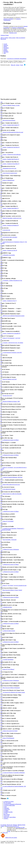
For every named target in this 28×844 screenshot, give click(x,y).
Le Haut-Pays (6, 809)
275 (1, 761)
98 (1, 553)
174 (1, 748)
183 (1, 474)
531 (1, 490)
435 (1, 709)
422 (1, 774)
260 (1, 663)
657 (1, 226)
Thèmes (5, 46)
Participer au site (13, 32)
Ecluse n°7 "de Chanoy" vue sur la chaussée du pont (14, 585)
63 (1, 427)
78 (1, 666)
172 (1, 757)
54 (1, 565)
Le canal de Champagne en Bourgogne (12, 804)
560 (1, 284)
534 (1, 485)
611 (1, 144)
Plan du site (3, 39)
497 (1, 261)
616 (1, 222)
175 (1, 744)
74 (1, 244)
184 (1, 392)
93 (1, 356)
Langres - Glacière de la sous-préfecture (12, 154)
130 (1, 582)
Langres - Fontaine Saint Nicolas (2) (11, 159)
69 (1, 324)
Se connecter (3, 824)
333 (1, 111)
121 (1, 106)
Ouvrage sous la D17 (7, 395)
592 (1, 656)
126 (1, 334)
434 (1, 701)
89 (1, 194)
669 (1, 742)
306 (1, 711)
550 (1, 256)
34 (1, 339)
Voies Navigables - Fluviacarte (9, 539)
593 (1, 603)
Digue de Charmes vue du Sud (10, 379)
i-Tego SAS (5, 832)
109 (1, 660)
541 (1, 199)
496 (1, 274)
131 (1, 734)
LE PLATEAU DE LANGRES (10, 237)
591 (1, 689)
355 (1, 133)
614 (1, 297)
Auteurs (5, 49)
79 (1, 670)
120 (1, 238)
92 (1, 202)
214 (1, 696)
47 (1, 423)
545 (1, 117)
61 (1, 601)
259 (1, 478)
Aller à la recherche (20, 37)
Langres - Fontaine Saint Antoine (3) (11, 125)
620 (1, 289)
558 (1, 309)
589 (1, 769)
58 (1, 632)
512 (1, 653)
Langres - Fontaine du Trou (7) (10, 300)
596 (1, 561)
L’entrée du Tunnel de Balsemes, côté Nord (12, 477)
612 (1, 160)
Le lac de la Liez (6, 230)
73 (1, 302)
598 (1, 638)
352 (1, 292)
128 (1, 464)
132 (1, 441)
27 (1, 418)
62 (1, 558)
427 (1, 717)
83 (1, 531)
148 (1, 402)
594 (1, 612)
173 (1, 752)
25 (1, 408)
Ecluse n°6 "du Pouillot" (8, 521)
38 (1, 259)
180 (1, 353)
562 (1, 727)
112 (1, 515)
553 (1, 675)
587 (1, 777)
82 (1, 126)
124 (1, 177)
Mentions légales (21, 824)
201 (1, 502)
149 (1, 500)
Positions (5, 50)
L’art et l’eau (6, 815)
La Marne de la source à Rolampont (11, 549)
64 (1, 451)
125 (1, 174)
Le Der (5, 806)
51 (1, 410)
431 (1, 739)
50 (1, 359)
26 (1, 396)
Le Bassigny (6, 808)
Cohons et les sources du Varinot (10, 730)
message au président (8, 18)
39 (1, 209)
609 (1, 155)
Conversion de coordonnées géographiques (16, 58)
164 (1, 624)
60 (1, 620)
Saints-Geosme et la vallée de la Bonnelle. (12, 493)
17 (1, 647)
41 (1, 434)
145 (1, 536)
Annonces (3, 35)
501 (1, 269)
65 (1, 505)
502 (1, 287)
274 (1, 780)
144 (1, 376)
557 (1, 307)
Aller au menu (12, 37)
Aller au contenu (4, 37)
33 (1, 461)
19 (1, 370)
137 (1, 151)
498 (1, 264)
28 (1, 415)
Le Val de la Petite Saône (9, 805)
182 (1, 783)
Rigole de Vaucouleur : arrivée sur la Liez (12, 218)
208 (1, 449)
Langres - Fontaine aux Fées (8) (10, 250)
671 (1, 181)
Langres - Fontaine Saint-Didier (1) (11, 208)
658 (1, 165)
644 (1, 148)
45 (1, 383)
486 (1, 312)
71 (1, 186)
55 (1, 575)
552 (1, 546)
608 (1, 205)
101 (1, 294)
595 (1, 436)
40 (1, 368)
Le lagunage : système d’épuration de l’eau (12, 280)
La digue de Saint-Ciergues (9, 630)
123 (1, 470)
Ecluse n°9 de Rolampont (8, 738)
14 (1, 617)
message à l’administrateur (18, 27)
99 (1, 543)
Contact (2, 826)
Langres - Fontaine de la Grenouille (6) (11, 333)
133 (1, 586)
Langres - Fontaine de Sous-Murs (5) (11, 163)
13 (1, 573)
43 (1, 388)
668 (1, 169)
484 (1, 344)
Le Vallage (5, 810)
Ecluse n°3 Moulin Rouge (8, 180)
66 (1, 184)
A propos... (5, 818)
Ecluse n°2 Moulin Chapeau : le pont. (11, 105)
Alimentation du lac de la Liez (9, 168)
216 (1, 212)
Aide (4, 53)
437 (1, 755)
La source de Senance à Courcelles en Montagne (14, 772)
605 (1, 266)
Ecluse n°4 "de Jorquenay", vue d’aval (11, 338)
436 (1, 732)
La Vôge (5, 813)
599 (1, 568)
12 (1, 615)
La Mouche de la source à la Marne (11, 440)
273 (1, 789)
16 (1, 636)
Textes (21, 65)
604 (1, 361)
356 (1, 189)
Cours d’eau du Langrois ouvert (10, 173)
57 (1, 598)
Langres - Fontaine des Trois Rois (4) (11, 147)
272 (1, 704)
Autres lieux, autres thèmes (9, 817)
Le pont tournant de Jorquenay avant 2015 (12, 352)
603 (1, 304)
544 (1, 129)
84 (1, 533)
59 (1, 651)
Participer (15, 824)
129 (1, 518)
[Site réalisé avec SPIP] (8, 831)
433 (1, 791)
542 (1, 319)
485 (1, 346)
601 (1, 627)
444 (1, 109)
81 (1, 673)
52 (1, 446)
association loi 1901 (20, 827)
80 (1, 681)
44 (1, 373)
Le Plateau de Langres (8, 801)
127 (1, 349)
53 (1, 430)
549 (1, 251)
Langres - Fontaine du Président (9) (11, 225)
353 (1, 136)
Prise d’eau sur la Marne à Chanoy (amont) (12, 590)
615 (1, 247)
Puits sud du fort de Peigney (9, 120)
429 (1, 719)
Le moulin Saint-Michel (8, 659)
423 (1, 693)
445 (1, 138)
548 (1, 234)
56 (1, 643)
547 (1, 192)
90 (1, 197)
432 (1, 794)
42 (1, 443)
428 (1, 722)
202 (1, 456)
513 (1, 608)
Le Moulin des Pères (7, 607)
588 (1, 765)
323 (1, 114)
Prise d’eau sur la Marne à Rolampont (11, 687)
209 (1, 525)
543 (1, 481)
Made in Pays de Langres (11, 837)
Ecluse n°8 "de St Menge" (9, 669)
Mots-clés (13, 65)
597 (1, 594)
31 (1, 413)
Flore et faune (6, 814)
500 (1, 272)
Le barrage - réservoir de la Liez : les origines (13, 342)
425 (1, 706)
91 (1, 231)
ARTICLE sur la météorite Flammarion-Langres (13, 315)
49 (1, 364)
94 (1, 497)
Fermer (7, 35)
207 (1, 459)
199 (1, 214)
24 (1, 405)
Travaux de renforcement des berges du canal (13, 132)
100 (1, 550)
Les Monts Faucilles (8, 812)
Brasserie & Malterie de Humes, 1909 (11, 401)
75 (1, 219)
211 (1, 512)
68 (1, 327)
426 (1, 714)
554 (1, 281)
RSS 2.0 (17, 826)
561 (1, 277)
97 (1, 541)
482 (1, 317)
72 (1, 141)
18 (1, 578)
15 (1, 591)
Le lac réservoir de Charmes (9, 489)
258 (1, 495)
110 (1, 522)
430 (1, 724)
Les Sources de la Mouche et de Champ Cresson (14, 692)
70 (1, 322)
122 (1, 102)
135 (1, 684)
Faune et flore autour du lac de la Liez (11, 484)
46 (1, 385)
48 (1, 421)
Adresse (17, 65)
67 (1, 380)
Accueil (5, 44)
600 (1, 508)
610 (1, 121)
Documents (6, 47)
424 (1, 698)
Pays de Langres (7, 802)
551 (1, 556)
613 (1, 330)
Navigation (5, 51)
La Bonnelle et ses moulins (9, 255)
